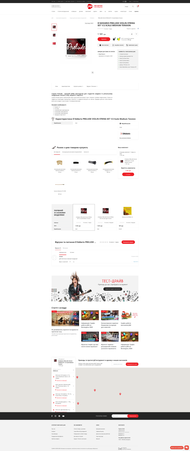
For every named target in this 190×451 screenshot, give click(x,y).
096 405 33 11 (121, 433)
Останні (72, 252)
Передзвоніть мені (132, 364)
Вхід (130, 1)
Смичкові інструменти (61, 18)
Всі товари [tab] (57, 152)
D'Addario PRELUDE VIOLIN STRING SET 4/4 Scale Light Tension (105, 217)
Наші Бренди (55, 434)
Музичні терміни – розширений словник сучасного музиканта (108, 346)
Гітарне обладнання (63, 11)
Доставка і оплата (70, 1)
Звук (101, 11)
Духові (81, 11)
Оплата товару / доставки (79, 429)
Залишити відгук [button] (128, 242)
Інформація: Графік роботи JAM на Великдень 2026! (88, 325)
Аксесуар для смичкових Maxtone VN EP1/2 (92, 169)
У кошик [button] (128, 174)
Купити (103, 39)
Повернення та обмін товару (80, 434)
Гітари (53, 11)
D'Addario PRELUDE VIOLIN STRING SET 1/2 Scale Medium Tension (131, 160)
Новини (53, 431)
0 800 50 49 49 (55, 6)
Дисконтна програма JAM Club (103, 434)
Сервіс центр (61, 1)
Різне (130, 11)
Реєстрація (135, 1)
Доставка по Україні (78, 436)
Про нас (53, 1)
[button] (92, 72)
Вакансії (98, 438)
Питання (65, 248)
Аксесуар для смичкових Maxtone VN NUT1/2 (76, 169)
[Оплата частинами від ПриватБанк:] (118, 39)
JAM (52, 18)
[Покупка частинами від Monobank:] (114, 39)
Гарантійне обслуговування (80, 431)
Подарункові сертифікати (57, 436)
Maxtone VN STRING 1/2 (127, 217)
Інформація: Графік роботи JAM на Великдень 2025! (127, 346)
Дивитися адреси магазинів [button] (113, 289)
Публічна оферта (55, 438)
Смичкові (88, 11)
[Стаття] (65, 318)
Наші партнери (99, 436)
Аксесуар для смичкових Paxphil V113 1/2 (108, 169)
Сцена (116, 11)
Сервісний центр (100, 431)
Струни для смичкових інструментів (78, 18)
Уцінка (136, 11)
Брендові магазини (100, 429)
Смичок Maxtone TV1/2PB (60, 191)
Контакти (89, 1)
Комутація (123, 11)
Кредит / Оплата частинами (80, 438)
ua (125, 1)
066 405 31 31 (121, 435)
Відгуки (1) (58, 248)
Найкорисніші (62, 252)
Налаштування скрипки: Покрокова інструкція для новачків (109, 325)
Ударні (95, 11)
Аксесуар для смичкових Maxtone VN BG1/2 (59, 169)
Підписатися (133, 416)
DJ (105, 11)
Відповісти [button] (136, 261)
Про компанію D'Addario (125, 138)
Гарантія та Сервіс (81, 1)
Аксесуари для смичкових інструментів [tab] (72, 152)
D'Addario (92, 18)
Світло (110, 11)
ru (123, 1)
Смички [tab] (86, 152)
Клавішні (73, 11)
